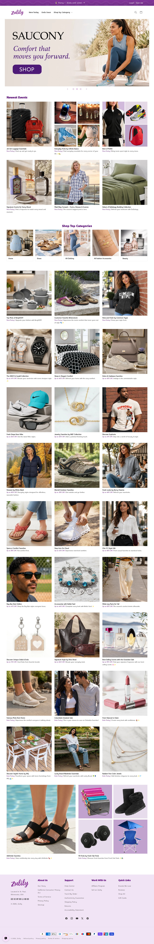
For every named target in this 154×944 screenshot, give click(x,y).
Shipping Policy (71, 902)
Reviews (121, 890)
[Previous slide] (67, 89)
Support (69, 880)
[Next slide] (86, 89)
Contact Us (69, 890)
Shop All (121, 894)
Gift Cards (122, 898)
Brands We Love (124, 886)
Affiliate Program (98, 886)
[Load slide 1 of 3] (73, 89)
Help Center (70, 886)
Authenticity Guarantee (74, 898)
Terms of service (54, 938)
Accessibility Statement (74, 910)
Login (132, 3)
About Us (43, 880)
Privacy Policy (43, 901)
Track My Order (71, 894)
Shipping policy (67, 938)
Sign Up (139, 3)
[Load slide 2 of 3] (77, 89)
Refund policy (29, 938)
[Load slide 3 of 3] (80, 89)
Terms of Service (44, 897)
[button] (62, 12)
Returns (68, 906)
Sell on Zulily (97, 890)
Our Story (42, 886)
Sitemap (41, 905)
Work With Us (99, 880)
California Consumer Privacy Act (49, 891)
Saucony (77, 52)
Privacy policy (41, 938)
